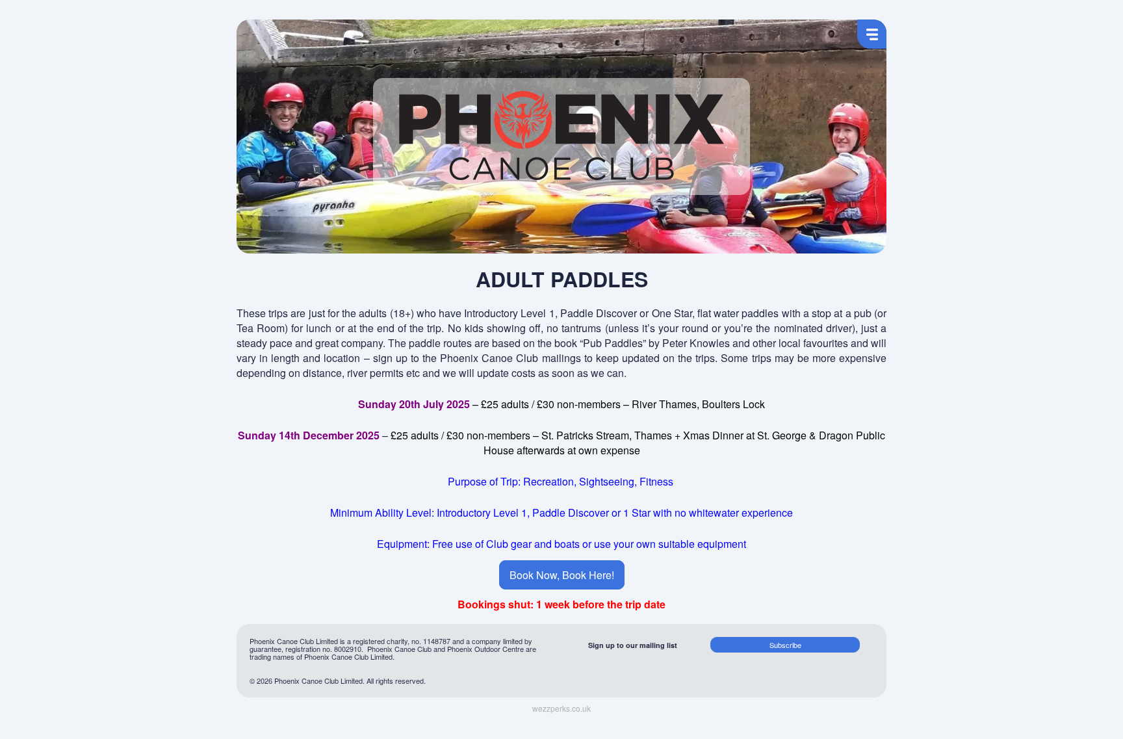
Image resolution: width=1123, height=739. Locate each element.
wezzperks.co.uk (561, 708)
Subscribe (785, 645)
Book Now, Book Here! (562, 574)
